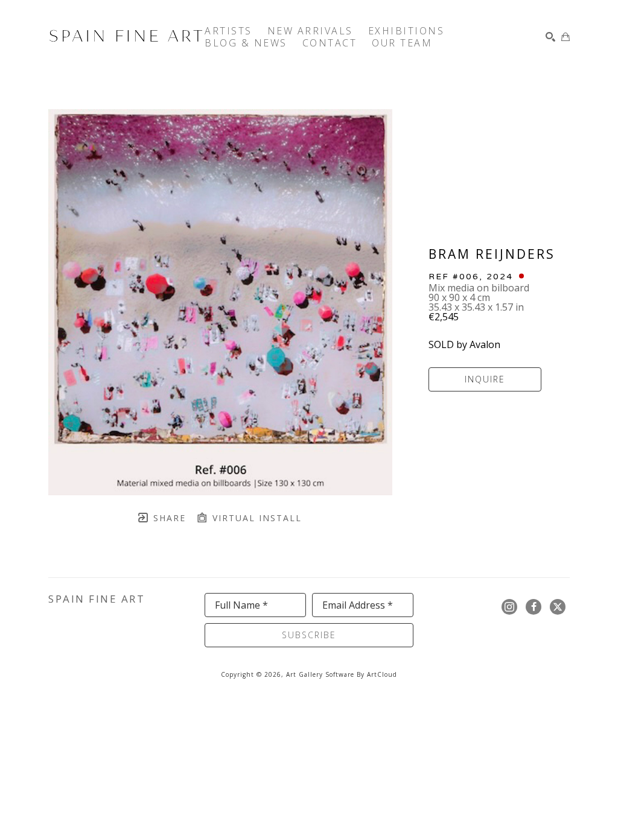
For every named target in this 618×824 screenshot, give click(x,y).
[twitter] (557, 607)
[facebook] (533, 607)
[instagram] (509, 607)
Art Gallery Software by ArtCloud (341, 674)
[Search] (550, 37)
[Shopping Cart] (565, 37)
